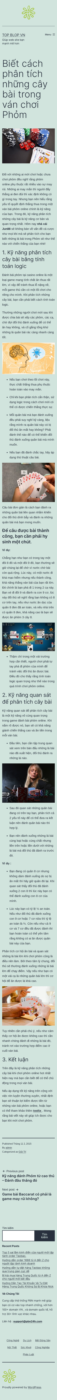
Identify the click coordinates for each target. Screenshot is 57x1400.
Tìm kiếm (8, 1228)
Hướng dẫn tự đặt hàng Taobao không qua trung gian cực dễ (26, 1269)
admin (9, 1147)
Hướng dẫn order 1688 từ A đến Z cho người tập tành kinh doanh (25, 1262)
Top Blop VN (13, 35)
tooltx (37, 1110)
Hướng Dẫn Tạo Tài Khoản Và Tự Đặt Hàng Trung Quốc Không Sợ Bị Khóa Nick (27, 1285)
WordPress (34, 1387)
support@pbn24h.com (27, 1321)
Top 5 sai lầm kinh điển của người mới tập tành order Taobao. (28, 1254)
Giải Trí (22, 1152)
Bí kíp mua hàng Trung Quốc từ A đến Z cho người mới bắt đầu (26, 1277)
